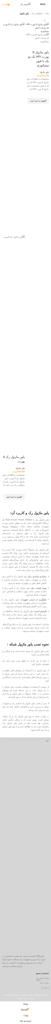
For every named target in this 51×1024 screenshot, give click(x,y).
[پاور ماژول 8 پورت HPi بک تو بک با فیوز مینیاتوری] (37, 27)
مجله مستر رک (42, 978)
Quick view (45, 107)
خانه (47, 13)
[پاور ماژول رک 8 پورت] (13, 129)
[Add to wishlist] (45, 94)
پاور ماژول (44, 72)
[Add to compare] (45, 46)
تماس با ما (42, 982)
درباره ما (45, 987)
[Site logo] (25, 4)
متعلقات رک (37, 13)
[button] (38, 101)
